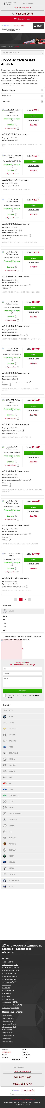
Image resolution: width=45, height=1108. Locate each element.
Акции (4, 1055)
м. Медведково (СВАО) (10, 1002)
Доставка (26, 1055)
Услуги (25, 1052)
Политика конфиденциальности (22, 1099)
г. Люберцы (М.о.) (8, 1035)
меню (39, 26)
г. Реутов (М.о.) (7, 1038)
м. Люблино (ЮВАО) (9, 979)
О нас (24, 1049)
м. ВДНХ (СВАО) (7, 962)
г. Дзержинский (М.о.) (9, 1024)
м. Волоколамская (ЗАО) (10, 970)
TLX (4, 623)
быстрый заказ (33, 120)
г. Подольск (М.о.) (8, 1021)
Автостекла (6, 1052)
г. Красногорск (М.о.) (9, 1027)
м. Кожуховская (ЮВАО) (10, 965)
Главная (3, 46)
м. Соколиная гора (8, 990)
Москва (8, 4)
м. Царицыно (6, 985)
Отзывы (5, 1057)
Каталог (10, 46)
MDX (5, 616)
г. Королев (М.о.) (7, 1041)
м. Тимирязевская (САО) (10, 976)
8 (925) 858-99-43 (22, 1083)
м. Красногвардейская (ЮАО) (12, 1005)
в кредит (33, 125)
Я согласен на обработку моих (23, 696)
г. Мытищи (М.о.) (7, 1015)
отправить (22, 691)
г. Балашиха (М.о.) (8, 1018)
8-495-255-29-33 (24, 13)
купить (33, 116)
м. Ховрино (6, 996)
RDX (5, 620)
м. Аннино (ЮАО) (8, 999)
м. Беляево (6, 988)
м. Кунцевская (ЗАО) (9, 982)
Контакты (16, 1060)
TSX (4, 627)
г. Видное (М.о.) (7, 1032)
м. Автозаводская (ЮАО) (10, 1008)
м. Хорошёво (6, 993)
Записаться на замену (22, 7)
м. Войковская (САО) (9, 973)
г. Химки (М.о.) (7, 1030)
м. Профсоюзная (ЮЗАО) (10, 968)
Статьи (24, 1057)
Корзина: (24, 19)
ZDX (5, 630)
